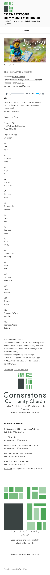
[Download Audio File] (5, 99)
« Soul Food (8, 370)
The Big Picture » (21, 370)
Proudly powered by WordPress (16, 569)
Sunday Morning (23, 86)
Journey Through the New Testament (26, 80)
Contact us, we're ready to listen (25, 412)
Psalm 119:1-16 (18, 83)
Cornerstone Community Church (22, 16)
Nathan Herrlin (18, 77)
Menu (26, 30)
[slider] (16, 94)
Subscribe (8, 468)
